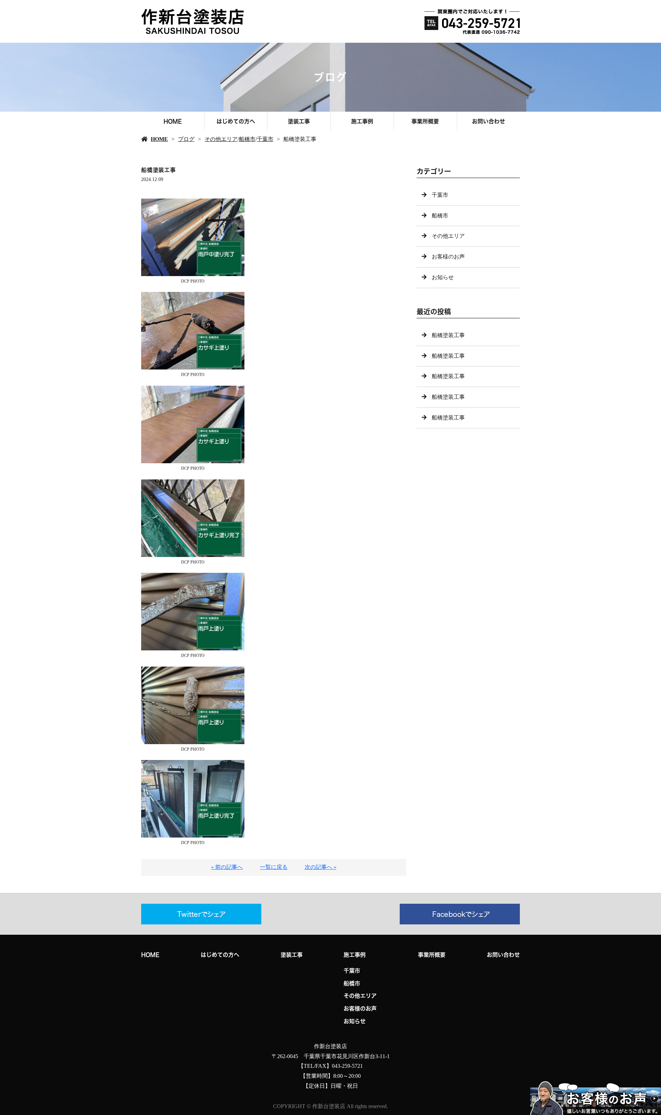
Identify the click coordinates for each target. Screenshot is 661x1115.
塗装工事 (299, 121)
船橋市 (247, 139)
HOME (173, 121)
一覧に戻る (273, 867)
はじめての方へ (236, 121)
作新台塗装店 (330, 1046)
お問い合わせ (488, 121)
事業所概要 (425, 121)
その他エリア (221, 139)
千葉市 (265, 139)
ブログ (186, 139)
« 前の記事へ (227, 867)
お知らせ (443, 277)
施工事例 (362, 121)
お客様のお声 (448, 257)
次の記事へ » (320, 867)
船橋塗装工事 (448, 335)
